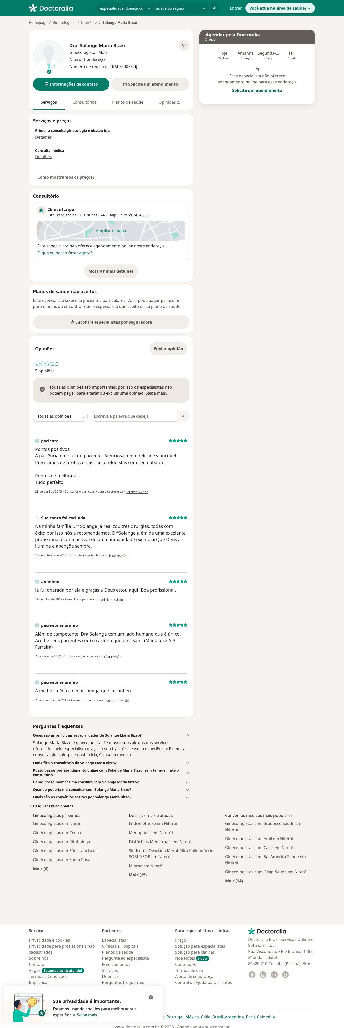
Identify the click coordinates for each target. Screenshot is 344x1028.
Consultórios (84, 102)
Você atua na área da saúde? (278, 8)
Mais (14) (234, 881)
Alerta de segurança (194, 976)
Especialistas (114, 940)
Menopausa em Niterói (151, 832)
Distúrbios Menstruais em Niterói (161, 841)
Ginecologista (64, 22)
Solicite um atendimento (257, 90)
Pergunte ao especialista (125, 958)
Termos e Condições (48, 976)
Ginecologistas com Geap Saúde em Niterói (266, 872)
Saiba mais (87, 1015)
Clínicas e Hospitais (120, 946)
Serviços (49, 102)
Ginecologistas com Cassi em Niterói (260, 847)
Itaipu (114, 215)
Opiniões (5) (170, 102)
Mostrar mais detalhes (113, 272)
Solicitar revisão (137, 492)
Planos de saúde (127, 102)
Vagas (55, 970)
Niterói (126, 215)
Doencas (110, 976)
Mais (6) (40, 869)
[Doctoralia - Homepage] (60, 7)
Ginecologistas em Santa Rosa (61, 860)
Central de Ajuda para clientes (203, 982)
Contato (36, 964)
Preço (180, 940)
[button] (71, 84)
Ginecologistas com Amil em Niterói (259, 838)
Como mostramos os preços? (66, 177)
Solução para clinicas (195, 952)
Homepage (38, 22)
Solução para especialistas (200, 946)
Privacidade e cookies (49, 940)
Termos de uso (189, 970)
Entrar (236, 8)
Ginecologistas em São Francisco (64, 850)
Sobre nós (38, 958)
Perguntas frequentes (123, 982)
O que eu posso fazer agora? (64, 253)
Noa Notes (191, 958)
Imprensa (38, 982)
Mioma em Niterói (146, 866)
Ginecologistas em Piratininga (61, 841)
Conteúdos (185, 964)
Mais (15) (138, 875)
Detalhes (43, 137)
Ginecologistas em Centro (57, 832)
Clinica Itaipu (60, 209)
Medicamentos (116, 964)
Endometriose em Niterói (153, 823)
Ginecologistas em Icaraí (56, 823)
